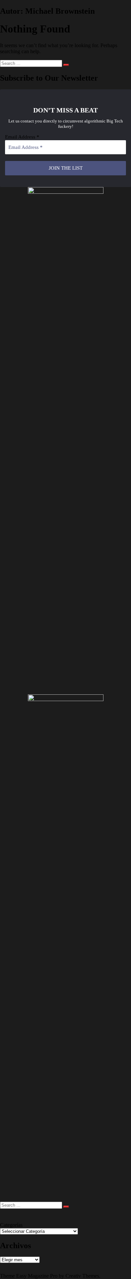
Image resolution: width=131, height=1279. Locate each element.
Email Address (22, 137)
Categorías (11, 1225)
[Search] (66, 65)
